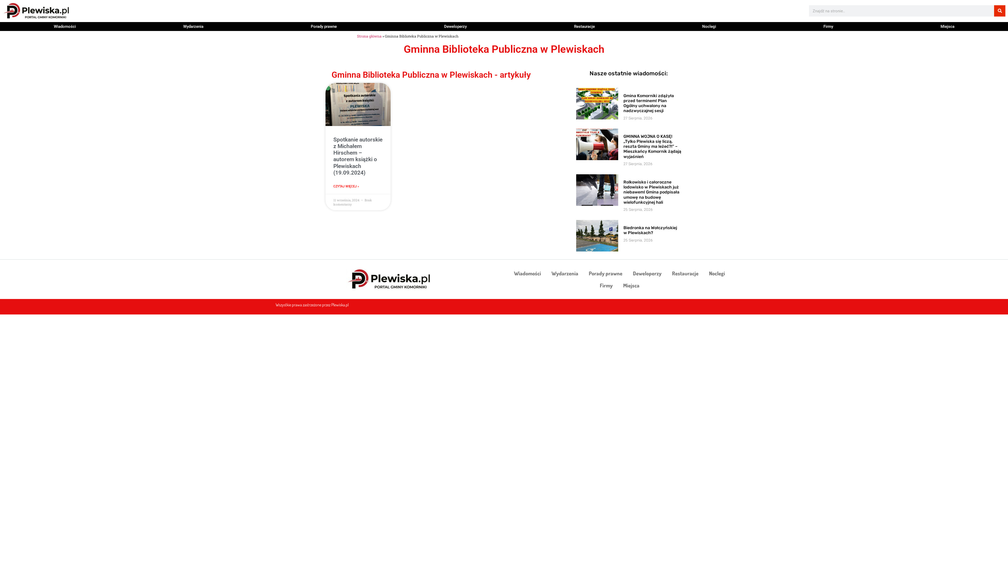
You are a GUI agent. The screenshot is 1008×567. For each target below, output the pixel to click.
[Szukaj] (999, 11)
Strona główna (369, 36)
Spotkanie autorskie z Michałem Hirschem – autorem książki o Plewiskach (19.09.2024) (357, 156)
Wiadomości (65, 26)
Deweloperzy (455, 26)
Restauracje (584, 26)
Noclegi (709, 26)
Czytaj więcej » (346, 186)
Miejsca (947, 26)
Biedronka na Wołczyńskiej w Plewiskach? (650, 230)
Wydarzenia (193, 26)
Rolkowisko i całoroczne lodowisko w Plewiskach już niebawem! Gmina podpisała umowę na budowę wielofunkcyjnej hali (651, 192)
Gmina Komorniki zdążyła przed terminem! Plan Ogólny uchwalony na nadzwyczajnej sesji (648, 103)
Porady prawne (324, 26)
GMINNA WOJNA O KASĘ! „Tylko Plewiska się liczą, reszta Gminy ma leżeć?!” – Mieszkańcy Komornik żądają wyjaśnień (652, 146)
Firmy (828, 26)
